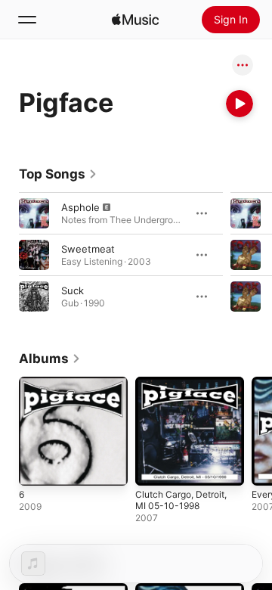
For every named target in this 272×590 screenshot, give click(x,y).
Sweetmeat (88, 249)
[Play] (239, 103)
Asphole (80, 207)
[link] (58, 174)
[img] (135, 19)
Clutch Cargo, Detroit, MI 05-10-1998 (181, 500)
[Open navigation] (27, 19)
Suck (72, 290)
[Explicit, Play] (34, 213)
